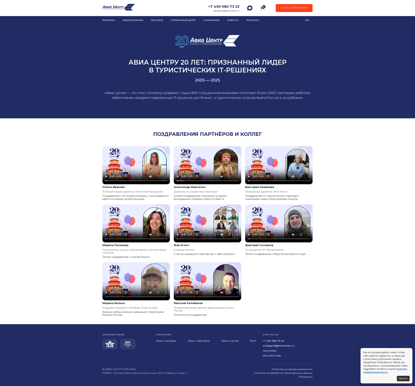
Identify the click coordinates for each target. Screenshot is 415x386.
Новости (232, 20)
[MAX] (249, 8)
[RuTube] (262, 8)
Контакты (252, 20)
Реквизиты (306, 376)
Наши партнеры (199, 340)
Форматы (108, 20)
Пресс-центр (230, 340)
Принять (403, 378)
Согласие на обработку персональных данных (283, 373)
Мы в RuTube (272, 355)
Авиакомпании (133, 20)
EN (307, 20)
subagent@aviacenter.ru (226, 11)
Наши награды (166, 340)
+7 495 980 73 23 (223, 6)
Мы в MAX (269, 350)
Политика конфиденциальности (292, 369)
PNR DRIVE (157, 20)
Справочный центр (183, 20)
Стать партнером (294, 7)
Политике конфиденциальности (385, 370)
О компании (211, 20)
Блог (253, 340)
